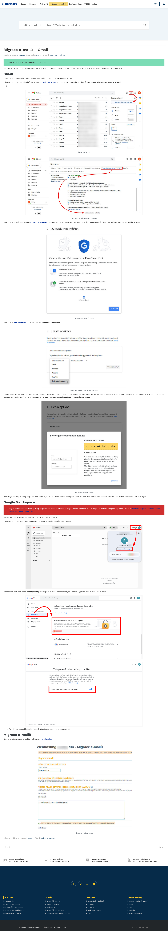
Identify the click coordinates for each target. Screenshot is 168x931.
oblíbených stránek (48, 838)
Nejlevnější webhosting (14, 907)
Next (161, 847)
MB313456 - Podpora (57, 55)
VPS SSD (91, 904)
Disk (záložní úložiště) (95, 901)
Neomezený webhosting (14, 910)
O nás (130, 904)
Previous (8, 847)
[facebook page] (73, 883)
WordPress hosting (12, 904)
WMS (89, 913)
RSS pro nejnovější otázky (56, 927)
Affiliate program (135, 913)
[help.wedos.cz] (9, 4)
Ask (155, 4)
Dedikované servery (94, 910)
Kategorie (33, 4)
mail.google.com (49, 82)
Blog (130, 907)
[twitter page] (80, 883)
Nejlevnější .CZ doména (55, 910)
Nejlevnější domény (53, 901)
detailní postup (45, 739)
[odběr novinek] (87, 883)
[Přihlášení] (164, 4)
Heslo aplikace (20, 322)
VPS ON (90, 907)
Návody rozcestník (58, 4)
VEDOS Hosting (91, 4)
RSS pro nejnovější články (30, 927)
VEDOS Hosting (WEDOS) (138, 901)
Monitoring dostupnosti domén (58, 913)
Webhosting (9, 901)
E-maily (30, 838)
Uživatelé (44, 4)
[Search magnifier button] (144, 25)
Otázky (24, 4)
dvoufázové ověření (38, 222)
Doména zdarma (52, 904)
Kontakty (132, 910)
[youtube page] (94, 883)
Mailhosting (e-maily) (13, 913)
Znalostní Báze (75, 4)
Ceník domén (51, 907)
